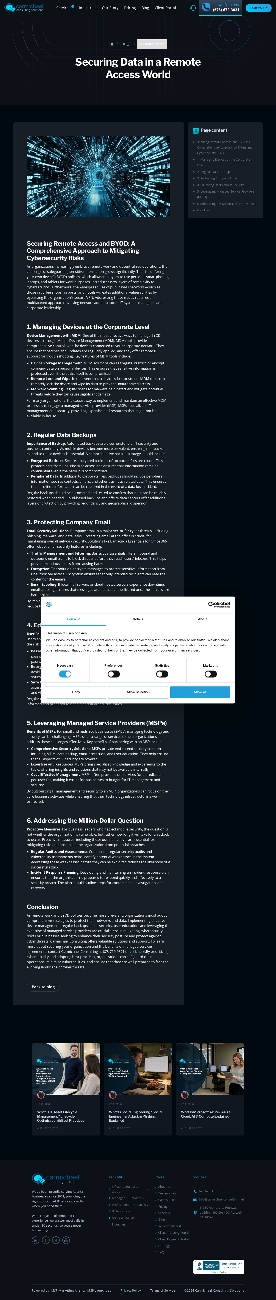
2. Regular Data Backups (214, 172)
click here (137, 951)
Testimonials (167, 1193)
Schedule (164, 1213)
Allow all (200, 692)
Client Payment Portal (173, 1239)
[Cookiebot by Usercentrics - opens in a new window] (211, 605)
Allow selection (138, 692)
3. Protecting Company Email (217, 178)
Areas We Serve (123, 1218)
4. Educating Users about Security (220, 185)
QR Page (164, 1246)
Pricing (163, 1206)
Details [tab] (138, 619)
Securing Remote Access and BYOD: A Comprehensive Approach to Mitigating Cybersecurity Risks (224, 147)
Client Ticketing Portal (173, 1232)
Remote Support (169, 1226)
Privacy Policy (131, 1290)
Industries (118, 1224)
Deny (76, 692)
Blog (145, 7)
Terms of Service (162, 1290)
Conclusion (204, 210)
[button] (64, 8)
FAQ (161, 1252)
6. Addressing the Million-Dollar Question (225, 204)
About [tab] (202, 619)
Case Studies (167, 1200)
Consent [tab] (73, 619)
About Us (164, 1187)
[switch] (114, 674)
